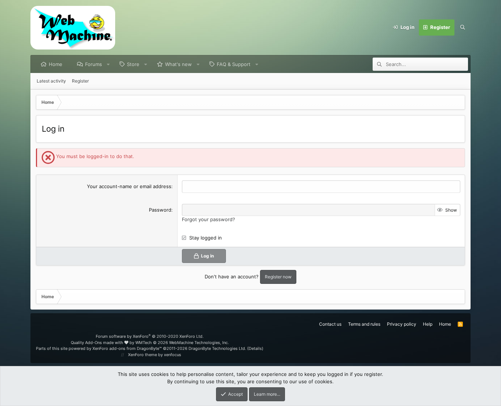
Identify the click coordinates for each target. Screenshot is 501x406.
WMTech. (182, 342)
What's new (178, 64)
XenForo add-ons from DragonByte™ (127, 348)
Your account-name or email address (129, 186)
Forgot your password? (208, 219)
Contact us (330, 324)
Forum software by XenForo (150, 336)
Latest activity (51, 81)
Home (55, 64)
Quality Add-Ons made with (97, 342)
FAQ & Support (234, 64)
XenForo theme (142, 354)
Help (427, 324)
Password (160, 210)
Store (133, 64)
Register (80, 81)
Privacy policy (401, 324)
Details (255, 348)
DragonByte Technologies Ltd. (217, 348)
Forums (93, 64)
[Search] (462, 27)
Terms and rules (364, 324)
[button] (108, 64)
